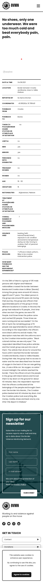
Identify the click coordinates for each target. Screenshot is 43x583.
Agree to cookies (21, 574)
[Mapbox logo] (8, 72)
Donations (8, 547)
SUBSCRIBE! (28, 493)
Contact (8, 539)
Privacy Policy (20, 484)
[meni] (38, 5)
